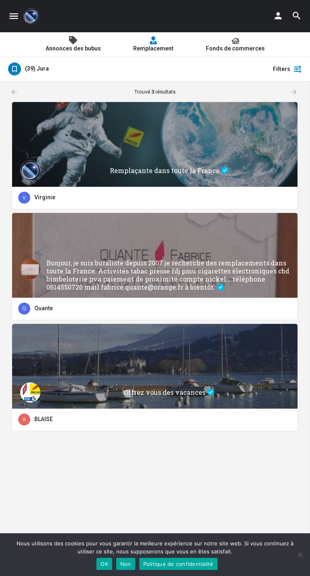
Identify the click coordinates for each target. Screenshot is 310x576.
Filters (281, 69)
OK (104, 564)
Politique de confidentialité (178, 564)
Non (125, 564)
